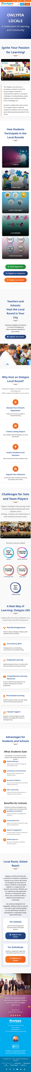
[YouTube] (17, 1)
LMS (22, 4)
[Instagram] (14, 1)
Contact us (27, 1)
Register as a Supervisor (16, 273)
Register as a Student (16, 280)
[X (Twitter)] (16, 1)
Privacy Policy (17, 1063)
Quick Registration (16, 267)
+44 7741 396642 (9, 1031)
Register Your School (16, 337)
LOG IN (27, 4)
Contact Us (23, 1065)
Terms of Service (14, 1065)
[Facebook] (6, 1069)
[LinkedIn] (19, 1)
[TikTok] (21, 1)
